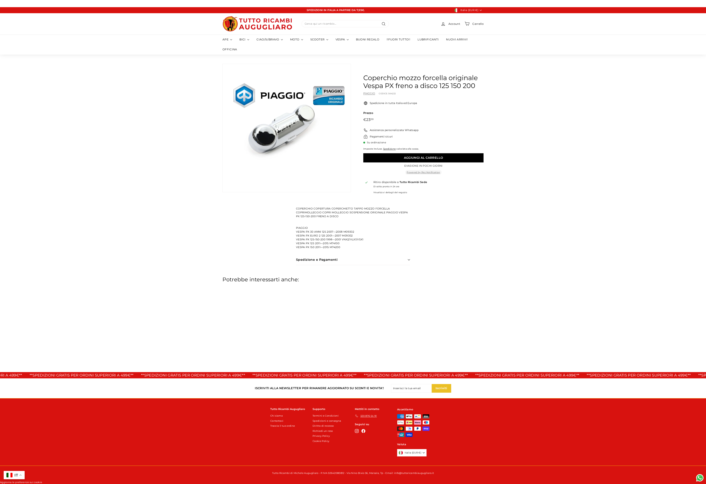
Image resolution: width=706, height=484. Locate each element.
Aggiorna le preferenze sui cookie (21, 482)
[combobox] (345, 23)
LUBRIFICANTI (428, 39)
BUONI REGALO (367, 39)
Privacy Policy (321, 435)
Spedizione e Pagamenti (317, 259)
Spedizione (389, 148)
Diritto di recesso (323, 425)
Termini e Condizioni (326, 415)
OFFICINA (229, 49)
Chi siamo (276, 415)
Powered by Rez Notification (423, 172)
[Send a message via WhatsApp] (700, 478)
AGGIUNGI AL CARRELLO (423, 157)
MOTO (295, 39)
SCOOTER (317, 39)
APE (225, 39)
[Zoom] (287, 128)
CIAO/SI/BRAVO (268, 39)
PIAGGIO (369, 93)
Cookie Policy (321, 441)
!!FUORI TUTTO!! (398, 39)
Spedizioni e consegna (327, 420)
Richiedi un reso (323, 430)
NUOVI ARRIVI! (457, 39)
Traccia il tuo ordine (282, 425)
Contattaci (277, 420)
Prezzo (368, 113)
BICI (242, 39)
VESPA (341, 39)
